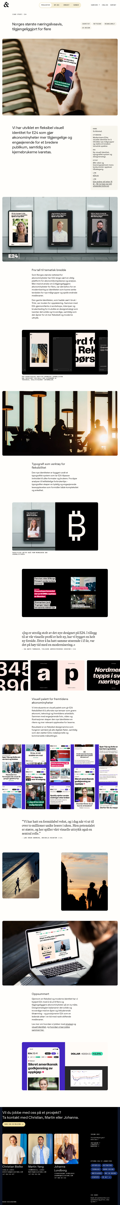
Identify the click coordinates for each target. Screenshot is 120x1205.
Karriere (95, 1146)
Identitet (86, 24)
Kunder (76, 5)
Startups (95, 1177)
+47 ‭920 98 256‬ (34, 1174)
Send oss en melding (13, 1124)
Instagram (95, 1143)
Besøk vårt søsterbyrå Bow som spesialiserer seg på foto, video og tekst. (100, 1199)
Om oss (56, 5)
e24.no (96, 176)
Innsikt (66, 5)
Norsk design (108, 1169)
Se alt (106, 1177)
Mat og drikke (110, 1173)
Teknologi (96, 1169)
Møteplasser (96, 1173)
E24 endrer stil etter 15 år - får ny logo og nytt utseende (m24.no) (102, 184)
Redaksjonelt (110, 24)
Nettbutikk (107, 1165)
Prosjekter (45, 5)
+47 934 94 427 (8, 1174)
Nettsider (97, 24)
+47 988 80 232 (60, 1178)
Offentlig (96, 1165)
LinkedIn (95, 1145)
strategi (69, 1024)
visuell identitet (39, 1027)
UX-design (86, 28)
